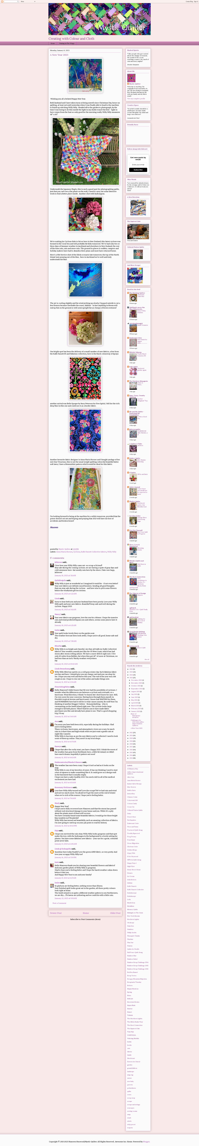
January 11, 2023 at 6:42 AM (65, 757)
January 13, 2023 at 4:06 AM (66, 844)
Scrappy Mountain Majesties (137, 979)
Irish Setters (131, 880)
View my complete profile (136, 99)
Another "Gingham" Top (142, 400)
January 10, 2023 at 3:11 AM (65, 575)
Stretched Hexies (133, 1002)
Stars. (129, 995)
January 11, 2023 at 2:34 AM (65, 682)
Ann (56, 721)
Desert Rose (131, 817)
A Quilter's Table (135, 444)
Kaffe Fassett (131, 886)
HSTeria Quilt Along (134, 860)
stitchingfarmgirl (136, 323)
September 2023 (137, 689)
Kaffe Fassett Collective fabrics (94, 552)
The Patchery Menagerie (138, 381)
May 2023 (134, 700)
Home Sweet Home (134, 870)
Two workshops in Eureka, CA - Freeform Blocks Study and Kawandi (138, 583)
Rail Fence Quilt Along (135, 952)
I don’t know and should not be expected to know (142, 491)
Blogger (146, 1142)
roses (129, 1095)
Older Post (115, 913)
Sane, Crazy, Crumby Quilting (137, 396)
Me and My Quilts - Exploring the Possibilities (136, 413)
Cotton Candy (132, 803)
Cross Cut (130, 807)
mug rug (130, 1075)
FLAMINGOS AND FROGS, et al (142, 433)
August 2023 (135, 691)
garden (129, 1065)
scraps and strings (133, 1105)
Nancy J (58, 614)
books (129, 1045)
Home (53, 43)
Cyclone (76, 552)
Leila (129, 899)
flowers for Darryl (133, 1062)
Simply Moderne (133, 989)
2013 (131, 758)
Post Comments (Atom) (90, 919)
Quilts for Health (133, 949)
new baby (130, 1081)
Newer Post (56, 913)
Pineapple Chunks (133, 936)
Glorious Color (132, 847)
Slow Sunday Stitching (141, 461)
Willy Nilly (111, 552)
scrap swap (131, 1098)
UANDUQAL (131, 1035)
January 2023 (135, 711)
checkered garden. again (141, 369)
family (129, 1055)
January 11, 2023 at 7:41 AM (65, 798)
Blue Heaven (131, 787)
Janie (57, 862)
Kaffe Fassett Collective (135, 890)
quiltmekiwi (133, 617)
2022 (131, 733)
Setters (129, 985)
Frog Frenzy (131, 837)
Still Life (130, 999)
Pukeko (129, 946)
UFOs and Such (142, 474)
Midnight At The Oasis (135, 913)
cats (128, 1048)
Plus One (130, 942)
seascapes (130, 1108)
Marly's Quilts (134, 501)
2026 (131, 669)
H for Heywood (132, 856)
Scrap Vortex (131, 976)
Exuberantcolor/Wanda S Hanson (68, 762)
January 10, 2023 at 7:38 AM (65, 641)
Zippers (140, 595)
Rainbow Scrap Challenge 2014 (137, 962)
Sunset (129, 1012)
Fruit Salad (131, 840)
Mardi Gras (131, 903)
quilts (129, 1091)
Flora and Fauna (132, 827)
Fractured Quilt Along (135, 830)
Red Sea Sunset (132, 972)
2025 (131, 672)
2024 (131, 675)
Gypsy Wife (131, 853)
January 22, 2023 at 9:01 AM (66, 898)
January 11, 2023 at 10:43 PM (66, 826)
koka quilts (133, 367)
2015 (131, 752)
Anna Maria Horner (64, 552)
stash (129, 1118)
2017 (131, 747)
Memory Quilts (132, 909)
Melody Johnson (135, 352)
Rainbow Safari (132, 959)
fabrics (129, 1052)
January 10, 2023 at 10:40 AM (66, 664)
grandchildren (132, 1068)
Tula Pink (130, 1032)
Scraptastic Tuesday (134, 982)
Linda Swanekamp (62, 669)
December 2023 (136, 680)
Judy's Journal (134, 487)
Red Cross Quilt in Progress (142, 533)
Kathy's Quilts (134, 458)
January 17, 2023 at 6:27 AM (65, 878)
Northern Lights (133, 919)
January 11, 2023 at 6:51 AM (65, 782)
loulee (57, 630)
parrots (130, 1085)
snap (128, 1114)
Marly (57, 803)
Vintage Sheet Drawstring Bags (142, 519)
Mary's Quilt (141, 648)
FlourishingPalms (62, 687)
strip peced (131, 1124)
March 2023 (135, 706)
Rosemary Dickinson (63, 787)
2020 (131, 738)
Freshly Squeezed (133, 833)
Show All (147, 659)
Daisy (129, 813)
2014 (131, 755)
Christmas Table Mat (140, 295)
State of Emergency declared (135, 715)
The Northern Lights (134, 1018)
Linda (57, 598)
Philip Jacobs (131, 932)
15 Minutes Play (132, 769)
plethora (140, 445)
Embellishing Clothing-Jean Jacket (142, 635)
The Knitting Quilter (137, 293)
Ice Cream (130, 876)
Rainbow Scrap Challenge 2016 (137, 969)
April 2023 (135, 703)
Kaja (56, 831)
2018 (131, 744)
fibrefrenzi (131, 1058)
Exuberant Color (135, 338)
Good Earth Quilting (137, 632)
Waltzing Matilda (133, 1038)
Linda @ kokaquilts (63, 849)
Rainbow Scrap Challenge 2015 (137, 966)
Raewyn (58, 746)
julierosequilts (134, 429)
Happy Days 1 (132, 863)
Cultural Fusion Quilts (135, 810)
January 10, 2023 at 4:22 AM (66, 594)
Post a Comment (59, 903)
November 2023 (136, 683)
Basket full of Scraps (134, 784)
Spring (129, 992)
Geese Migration (133, 843)
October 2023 (136, 686)
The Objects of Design (137, 593)
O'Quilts (132, 473)
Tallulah (130, 1015)
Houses (129, 873)
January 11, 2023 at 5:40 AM (65, 716)
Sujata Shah (131, 1005)
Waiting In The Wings (66, 43)
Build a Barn (131, 790)
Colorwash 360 (132, 800)
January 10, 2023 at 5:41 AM (65, 609)
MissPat (58, 646)
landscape (130, 1071)
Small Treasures (142, 325)
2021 (131, 735)
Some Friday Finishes (141, 311)
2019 (131, 741)
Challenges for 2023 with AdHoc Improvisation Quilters (137, 722)
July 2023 (134, 694)
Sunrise (129, 1009)
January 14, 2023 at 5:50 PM (65, 857)
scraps (129, 1101)
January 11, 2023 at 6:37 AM (65, 742)
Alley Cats (130, 777)
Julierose (58, 562)
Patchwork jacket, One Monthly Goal (141, 505)
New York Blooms (133, 916)
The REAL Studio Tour (135, 1022)
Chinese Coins (132, 797)
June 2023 (134, 697)
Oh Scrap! (130, 923)
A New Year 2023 (136, 728)
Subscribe (138, 170)
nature (129, 1078)
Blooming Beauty (140, 549)
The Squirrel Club (133, 1028)
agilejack (132, 608)
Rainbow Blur (131, 956)
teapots (130, 1128)
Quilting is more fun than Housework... (137, 308)
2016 (131, 750)
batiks (129, 1042)
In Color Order (134, 516)
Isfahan (129, 883)
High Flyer (131, 866)
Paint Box (130, 926)
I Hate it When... (140, 384)
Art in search (134, 646)
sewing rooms (132, 1111)
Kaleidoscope (132, 893)
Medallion (130, 906)
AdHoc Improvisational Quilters (135, 773)
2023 (131, 678)
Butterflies (131, 794)
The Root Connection (137, 577)
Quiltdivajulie (60, 580)
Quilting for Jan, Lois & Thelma (141, 620)
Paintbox (130, 929)
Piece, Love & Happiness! (134, 545)
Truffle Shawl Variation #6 (141, 355)
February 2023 (136, 708)
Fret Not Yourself (135, 530)
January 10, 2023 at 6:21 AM (65, 625)
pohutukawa (131, 1088)
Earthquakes (131, 820)
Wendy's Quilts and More (136, 561)
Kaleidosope (131, 896)
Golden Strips (132, 850)
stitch (129, 1121)
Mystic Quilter (134, 84)
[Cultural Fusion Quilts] (138, 258)
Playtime (130, 939)
